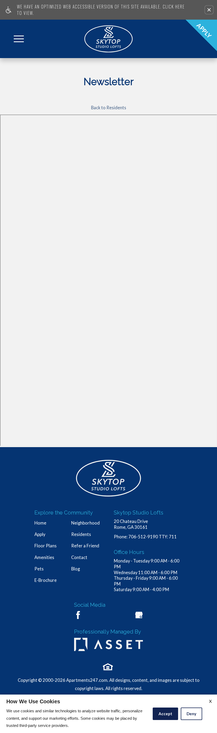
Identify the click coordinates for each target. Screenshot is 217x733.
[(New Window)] (139, 615)
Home (40, 523)
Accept (165, 713)
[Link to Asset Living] (108, 644)
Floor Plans (45, 545)
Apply (39, 534)
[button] (209, 10)
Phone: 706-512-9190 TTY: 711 (145, 536)
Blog (75, 568)
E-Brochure (45, 580)
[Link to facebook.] (78, 615)
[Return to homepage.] (108, 478)
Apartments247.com (86, 680)
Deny (191, 713)
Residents (81, 534)
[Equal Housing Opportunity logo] (108, 667)
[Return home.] (108, 38)
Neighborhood (85, 523)
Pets (39, 568)
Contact (79, 557)
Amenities (44, 557)
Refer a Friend (85, 545)
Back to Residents (108, 107)
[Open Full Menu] (19, 39)
